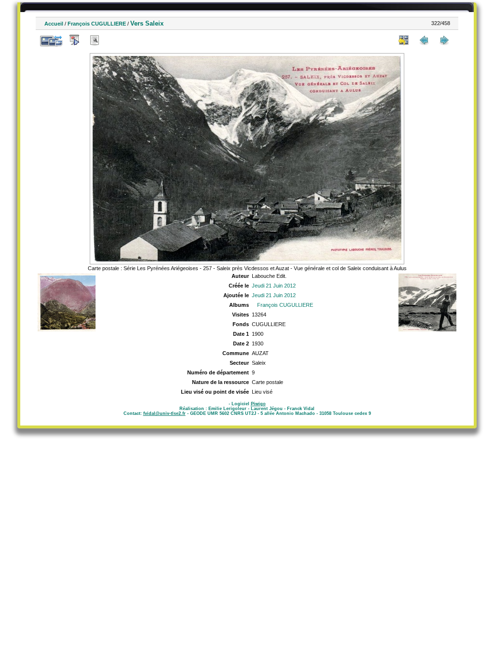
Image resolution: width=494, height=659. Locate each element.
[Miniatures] (404, 40)
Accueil (53, 24)
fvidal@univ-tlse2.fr (164, 413)
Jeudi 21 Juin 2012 (274, 285)
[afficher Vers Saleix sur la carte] (115, 40)
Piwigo (258, 403)
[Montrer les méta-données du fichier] (94, 40)
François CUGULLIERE (97, 24)
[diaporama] (74, 40)
